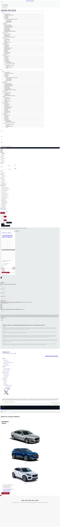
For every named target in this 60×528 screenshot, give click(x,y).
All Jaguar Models (7, 72)
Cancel (2, 318)
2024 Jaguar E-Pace (9, 21)
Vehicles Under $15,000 (8, 88)
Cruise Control (4, 190)
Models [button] (2, 156)
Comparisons (6, 76)
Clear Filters (3, 209)
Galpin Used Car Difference (8, 84)
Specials (4, 91)
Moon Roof (3, 192)
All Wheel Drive (4, 201)
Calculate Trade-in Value (8, 484)
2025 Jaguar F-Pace (9, 80)
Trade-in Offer (6, 90)
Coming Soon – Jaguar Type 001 (9, 73)
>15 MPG (3, 172)
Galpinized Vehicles (7, 94)
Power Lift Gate (4, 195)
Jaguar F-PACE (6, 75)
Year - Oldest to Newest (36, 279)
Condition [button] (3, 153)
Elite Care (5, 81)
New (3, 71)
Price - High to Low (14, 279)
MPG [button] (2, 170)
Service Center (6, 486)
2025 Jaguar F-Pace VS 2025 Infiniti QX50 (11, 77)
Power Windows (4, 197)
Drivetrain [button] (3, 200)
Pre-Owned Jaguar (7, 86)
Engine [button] (2, 182)
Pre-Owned (4, 82)
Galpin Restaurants (7, 120)
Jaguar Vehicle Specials (8, 92)
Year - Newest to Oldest (25, 279)
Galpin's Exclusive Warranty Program (9, 95)
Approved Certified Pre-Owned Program (10, 31)
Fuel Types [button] (3, 205)
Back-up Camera (4, 187)
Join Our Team (6, 119)
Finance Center (7, 97)
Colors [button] (2, 162)
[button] (22, 69)
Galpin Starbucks (8, 121)
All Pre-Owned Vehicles (8, 83)
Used (2, 154)
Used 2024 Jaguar (6, 232)
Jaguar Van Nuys (30, 0)
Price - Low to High (5, 279)
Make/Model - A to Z (46, 279)
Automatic (3, 204)
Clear (2, 216)
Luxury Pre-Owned (7, 87)
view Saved (7, 225)
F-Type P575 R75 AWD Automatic (7, 236)
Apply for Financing (7, 98)
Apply (2, 320)
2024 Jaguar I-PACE (8, 20)
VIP (1, 409)
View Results (10, 209)
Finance (4, 96)
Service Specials (7, 93)
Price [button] (2, 159)
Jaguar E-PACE (6, 74)
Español (3, 406)
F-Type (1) (3, 158)
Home (2, 146)
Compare (3, 225)
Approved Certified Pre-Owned (9, 85)
